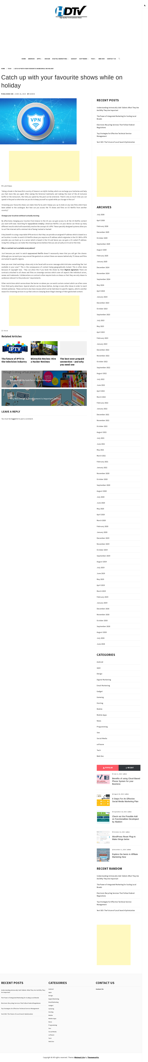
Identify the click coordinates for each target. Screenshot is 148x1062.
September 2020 (103, 485)
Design (47, 59)
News (99, 721)
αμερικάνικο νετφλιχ (36, 224)
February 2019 (102, 597)
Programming (102, 727)
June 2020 (101, 503)
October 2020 (102, 479)
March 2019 (101, 591)
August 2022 (102, 373)
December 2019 (103, 538)
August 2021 (102, 432)
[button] (145, 6)
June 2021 (101, 444)
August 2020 (102, 491)
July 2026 (100, 214)
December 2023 (103, 303)
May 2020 (100, 509)
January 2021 (102, 467)
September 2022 (103, 367)
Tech (93, 59)
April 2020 (101, 514)
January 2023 (102, 344)
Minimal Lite (79, 1057)
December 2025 (103, 232)
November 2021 (103, 420)
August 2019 (102, 562)
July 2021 (100, 438)
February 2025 (102, 256)
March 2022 (101, 397)
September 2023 (103, 314)
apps (39, 59)
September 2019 (103, 556)
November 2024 (103, 273)
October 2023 (102, 309)
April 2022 (101, 391)
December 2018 (103, 609)
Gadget (74, 59)
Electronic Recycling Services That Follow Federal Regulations (116, 126)
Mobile (99, 709)
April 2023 (101, 332)
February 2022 (102, 403)
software (83, 59)
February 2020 (102, 526)
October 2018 (102, 620)
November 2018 (103, 614)
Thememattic (93, 1057)
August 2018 (102, 632)
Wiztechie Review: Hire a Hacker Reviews (43, 360)
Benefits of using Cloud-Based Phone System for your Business (126, 781)
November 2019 (103, 544)
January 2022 (102, 409)
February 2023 (102, 338)
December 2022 (103, 350)
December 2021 (103, 414)
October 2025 (102, 238)
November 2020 (103, 473)
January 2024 (102, 297)
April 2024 (101, 291)
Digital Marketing (59, 59)
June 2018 (101, 644)
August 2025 (102, 250)
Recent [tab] (130, 768)
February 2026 (102, 226)
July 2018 (100, 638)
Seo (98, 732)
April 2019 (101, 585)
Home (24, 59)
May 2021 (100, 450)
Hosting (100, 703)
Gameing (100, 697)
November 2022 (103, 356)
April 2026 (101, 220)
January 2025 (102, 261)
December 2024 (103, 267)
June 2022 (101, 385)
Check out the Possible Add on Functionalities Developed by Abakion (125, 819)
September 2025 (103, 244)
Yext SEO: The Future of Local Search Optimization (116, 142)
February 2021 (102, 462)
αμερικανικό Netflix (35, 253)
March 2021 (101, 456)
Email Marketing (103, 685)
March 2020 (101, 520)
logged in (14, 419)
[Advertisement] (71, 37)
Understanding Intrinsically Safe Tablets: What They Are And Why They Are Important (118, 108)
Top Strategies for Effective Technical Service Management (114, 134)
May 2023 (100, 326)
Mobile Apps (102, 715)
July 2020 (100, 497)
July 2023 (100, 320)
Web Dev (102, 59)
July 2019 (100, 567)
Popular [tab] (109, 768)
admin (32, 94)
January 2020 (102, 532)
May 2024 (100, 285)
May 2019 (100, 579)
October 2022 (102, 361)
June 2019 (101, 573)
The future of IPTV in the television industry (14, 360)
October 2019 (102, 550)
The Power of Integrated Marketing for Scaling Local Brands (116, 117)
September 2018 (103, 626)
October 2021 (102, 426)
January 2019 (102, 603)
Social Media (102, 738)
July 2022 (100, 379)
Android (31, 59)
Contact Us (111, 59)
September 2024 (103, 279)
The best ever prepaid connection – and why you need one (72, 361)
